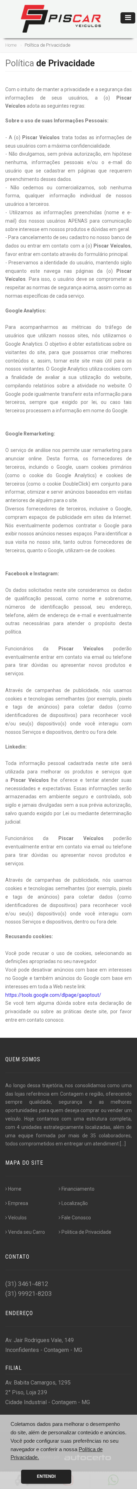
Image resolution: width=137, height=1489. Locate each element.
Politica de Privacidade (86, 1232)
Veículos (17, 1217)
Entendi (46, 1476)
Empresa (18, 1203)
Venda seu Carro (26, 1232)
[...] (123, 1143)
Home (11, 45)
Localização (74, 1203)
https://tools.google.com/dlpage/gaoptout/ (53, 995)
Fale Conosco (76, 1217)
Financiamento (77, 1189)
